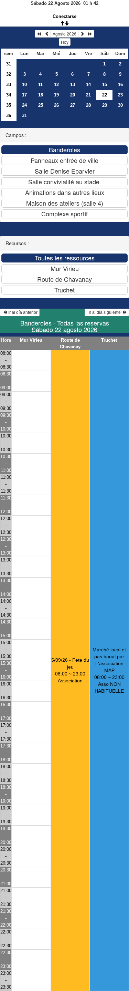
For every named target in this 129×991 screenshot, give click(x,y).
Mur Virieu (31, 340)
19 (56, 94)
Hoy (64, 42)
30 (120, 105)
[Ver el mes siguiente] (82, 34)
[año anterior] (39, 34)
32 (8, 74)
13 (72, 84)
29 (104, 105)
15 (104, 84)
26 (56, 105)
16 (120, 84)
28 (88, 105)
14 (88, 84)
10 (24, 84)
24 (24, 105)
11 (40, 84)
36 (8, 115)
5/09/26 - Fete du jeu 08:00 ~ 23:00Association (70, 670)
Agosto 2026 (64, 34)
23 (120, 94)
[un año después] (90, 34)
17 (24, 94)
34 (8, 94)
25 (40, 105)
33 (8, 84)
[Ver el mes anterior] (47, 34)
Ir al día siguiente (105, 312)
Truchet (109, 340)
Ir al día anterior (22, 312)
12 (56, 84)
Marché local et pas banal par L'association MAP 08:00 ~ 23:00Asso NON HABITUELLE (109, 670)
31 (8, 63)
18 (40, 94)
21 (88, 94)
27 (72, 105)
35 (8, 105)
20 (72, 94)
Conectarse (64, 16)
